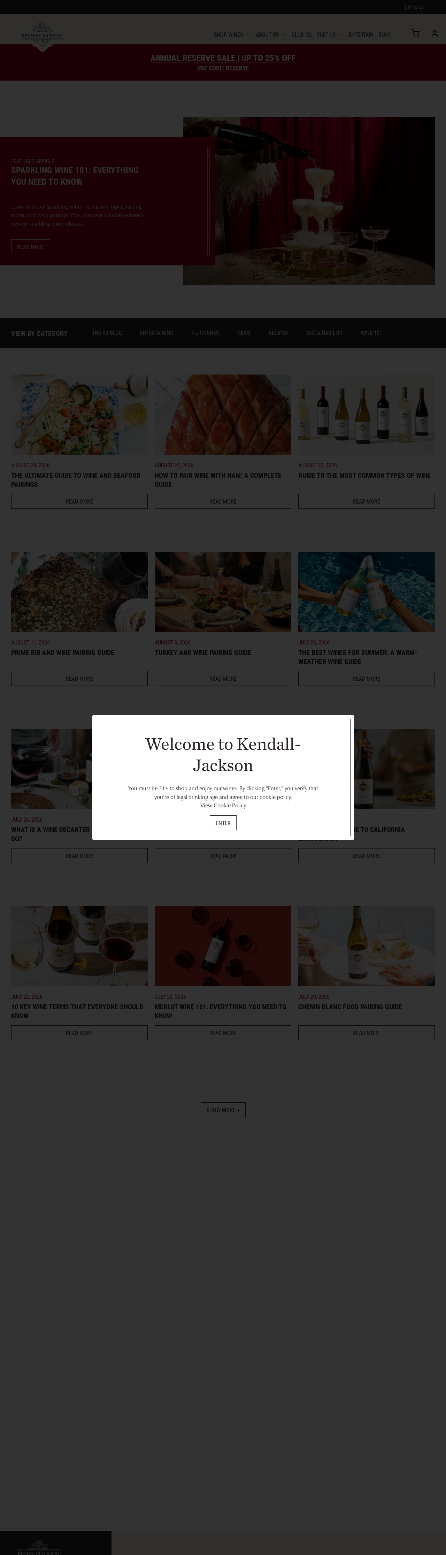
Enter (223, 822)
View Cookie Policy (223, 805)
